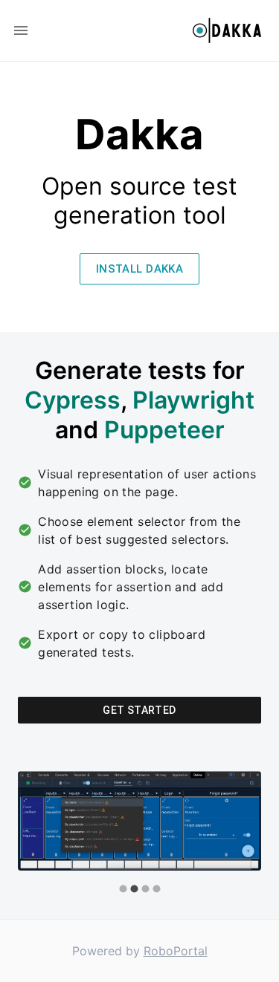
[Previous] (40, 833)
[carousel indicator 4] (156, 888)
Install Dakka (140, 269)
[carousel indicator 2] (134, 888)
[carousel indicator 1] (123, 888)
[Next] (239, 833)
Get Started (139, 710)
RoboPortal (176, 950)
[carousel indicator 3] (145, 888)
